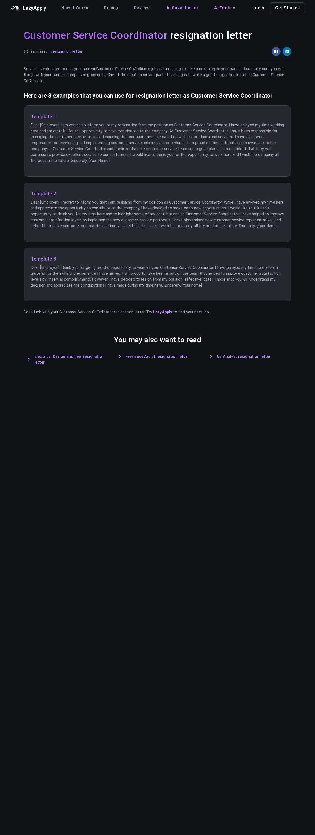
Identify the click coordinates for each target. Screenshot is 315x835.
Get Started (287, 7)
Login (258, 7)
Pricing (111, 7)
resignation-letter (67, 51)
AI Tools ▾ (224, 7)
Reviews (142, 7)
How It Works (74, 7)
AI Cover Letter (182, 7)
